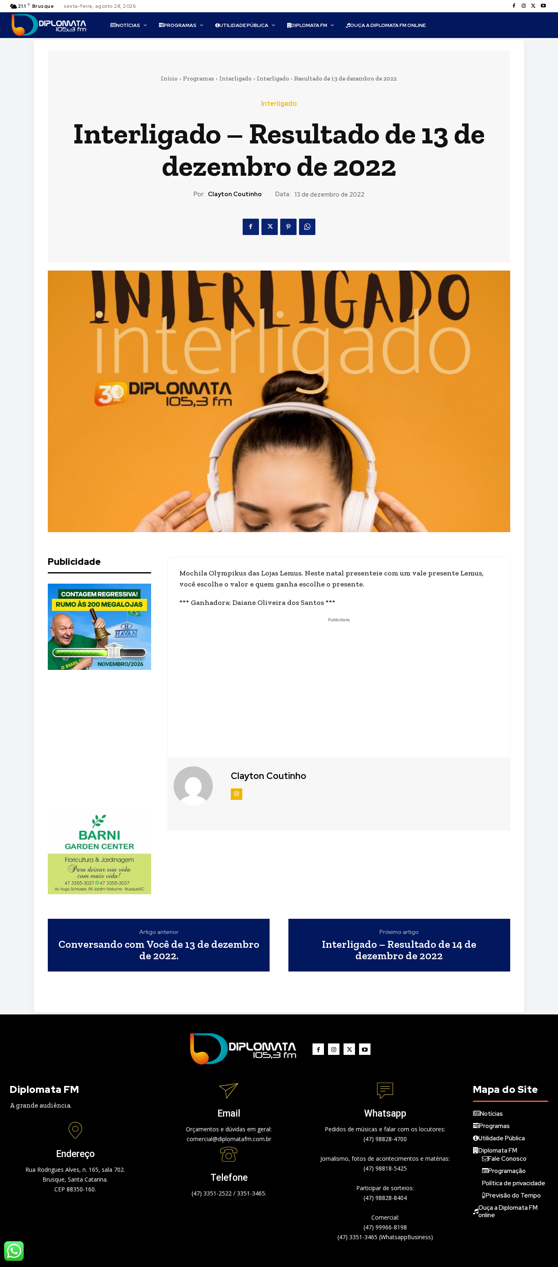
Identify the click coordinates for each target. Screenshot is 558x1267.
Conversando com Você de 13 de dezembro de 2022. (158, 950)
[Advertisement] (109, 739)
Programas (198, 78)
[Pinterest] (288, 227)
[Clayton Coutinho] (198, 786)
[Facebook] (514, 6)
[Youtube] (543, 6)
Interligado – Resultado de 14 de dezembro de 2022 (399, 950)
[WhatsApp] (307, 227)
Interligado (235, 78)
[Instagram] (524, 6)
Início (169, 78)
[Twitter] (533, 6)
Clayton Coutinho (235, 194)
